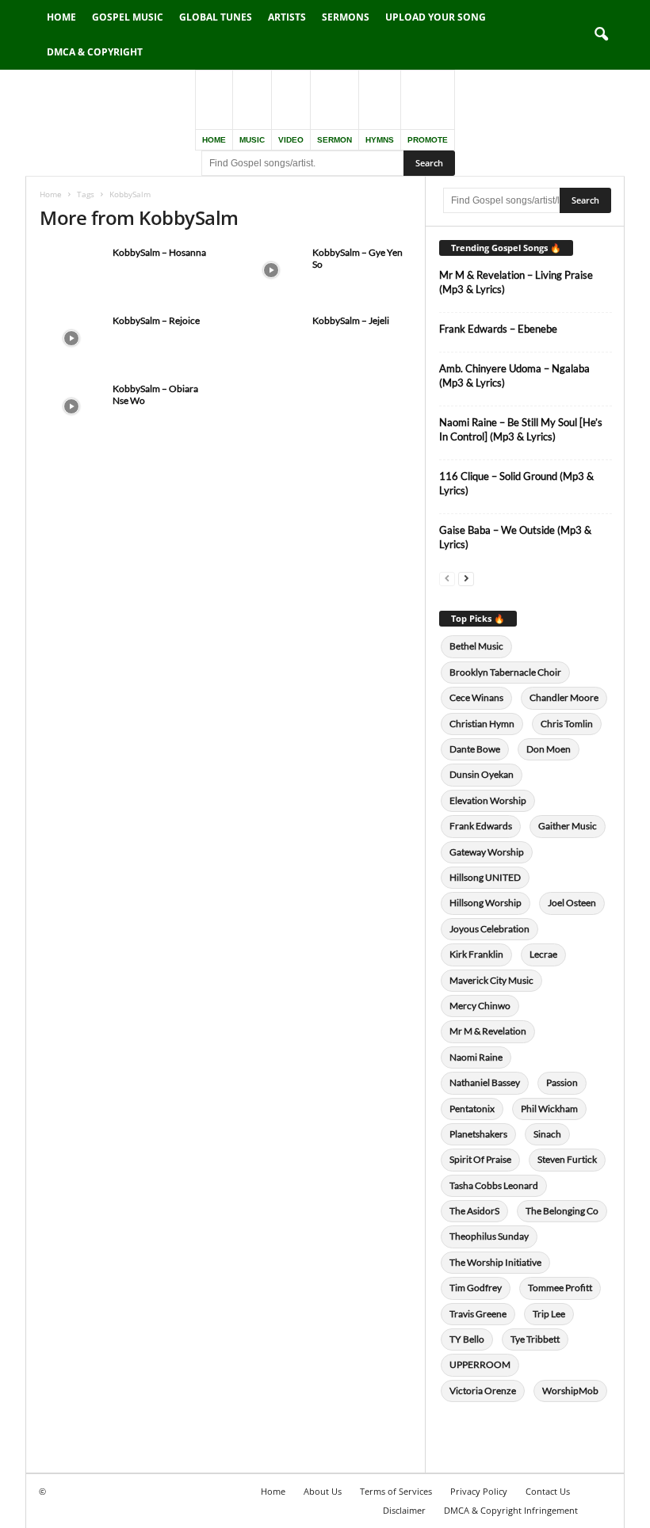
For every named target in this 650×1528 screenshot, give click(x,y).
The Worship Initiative (495, 1262)
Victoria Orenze (482, 1391)
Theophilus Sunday (489, 1236)
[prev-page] (447, 578)
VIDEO (291, 139)
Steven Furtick (567, 1159)
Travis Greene (478, 1314)
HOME (214, 139)
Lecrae (543, 954)
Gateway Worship (486, 852)
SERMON (334, 139)
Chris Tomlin (567, 724)
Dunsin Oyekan (481, 774)
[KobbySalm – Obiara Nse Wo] (71, 406)
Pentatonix (472, 1109)
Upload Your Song (435, 17)
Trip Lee (549, 1314)
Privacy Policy (478, 1491)
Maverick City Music (491, 980)
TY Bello (466, 1339)
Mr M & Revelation (487, 1031)
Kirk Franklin (476, 954)
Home (61, 17)
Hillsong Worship (485, 903)
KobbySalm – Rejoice (156, 320)
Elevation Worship (487, 800)
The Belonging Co (562, 1211)
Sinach (547, 1134)
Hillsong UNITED (485, 877)
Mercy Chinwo (479, 1006)
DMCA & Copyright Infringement (511, 1510)
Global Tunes (215, 17)
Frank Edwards (480, 826)
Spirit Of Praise (480, 1159)
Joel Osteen (572, 903)
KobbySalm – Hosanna (159, 252)
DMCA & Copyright (95, 52)
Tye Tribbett (535, 1339)
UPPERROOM (479, 1364)
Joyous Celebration (489, 929)
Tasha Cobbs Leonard (493, 1185)
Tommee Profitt (560, 1288)
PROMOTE (427, 139)
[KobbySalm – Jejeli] (271, 338)
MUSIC (252, 139)
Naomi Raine (476, 1057)
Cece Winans (476, 697)
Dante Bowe (474, 749)
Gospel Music (127, 17)
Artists (287, 17)
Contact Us (548, 1491)
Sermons (345, 17)
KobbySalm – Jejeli (350, 320)
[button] (600, 34)
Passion (562, 1082)
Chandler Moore (564, 697)
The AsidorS (474, 1211)
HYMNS (379, 139)
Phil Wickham (549, 1109)
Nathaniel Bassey (484, 1082)
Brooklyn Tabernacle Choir (505, 672)
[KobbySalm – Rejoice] (71, 338)
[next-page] (466, 578)
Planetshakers (478, 1134)
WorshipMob (570, 1391)
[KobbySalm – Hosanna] (71, 270)
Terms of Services (396, 1491)
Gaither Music (567, 826)
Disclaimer (404, 1510)
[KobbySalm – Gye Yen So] (271, 270)
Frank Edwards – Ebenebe (498, 328)
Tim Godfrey (475, 1288)
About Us (323, 1491)
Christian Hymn (481, 724)
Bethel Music (476, 646)
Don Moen (548, 749)
